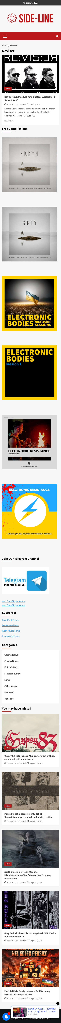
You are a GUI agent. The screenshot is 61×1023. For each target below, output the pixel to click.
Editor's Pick (11, 667)
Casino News (11, 654)
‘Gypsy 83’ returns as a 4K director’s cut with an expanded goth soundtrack (29, 757)
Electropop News (11, 636)
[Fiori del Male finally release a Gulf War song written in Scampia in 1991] (30, 968)
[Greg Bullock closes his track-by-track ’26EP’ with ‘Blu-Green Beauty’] (30, 910)
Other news (10, 686)
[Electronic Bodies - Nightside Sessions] (29, 303)
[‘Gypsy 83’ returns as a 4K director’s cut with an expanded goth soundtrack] (30, 733)
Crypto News (11, 661)
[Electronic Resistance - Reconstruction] (29, 442)
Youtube (9, 698)
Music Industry (12, 673)
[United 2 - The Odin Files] (29, 234)
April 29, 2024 (35, 104)
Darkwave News (10, 625)
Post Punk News (10, 620)
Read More (8, 121)
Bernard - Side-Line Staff (16, 104)
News (8, 88)
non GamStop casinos (13, 601)
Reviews (8, 692)
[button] (5, 36)
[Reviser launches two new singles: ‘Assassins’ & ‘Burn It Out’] (30, 74)
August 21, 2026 (36, 763)
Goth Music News (11, 630)
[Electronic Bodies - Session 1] (29, 372)
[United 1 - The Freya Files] (29, 164)
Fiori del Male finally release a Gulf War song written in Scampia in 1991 (27, 993)
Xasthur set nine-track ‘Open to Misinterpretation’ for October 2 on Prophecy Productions (27, 875)
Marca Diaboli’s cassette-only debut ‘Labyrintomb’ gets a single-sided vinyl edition (28, 815)
